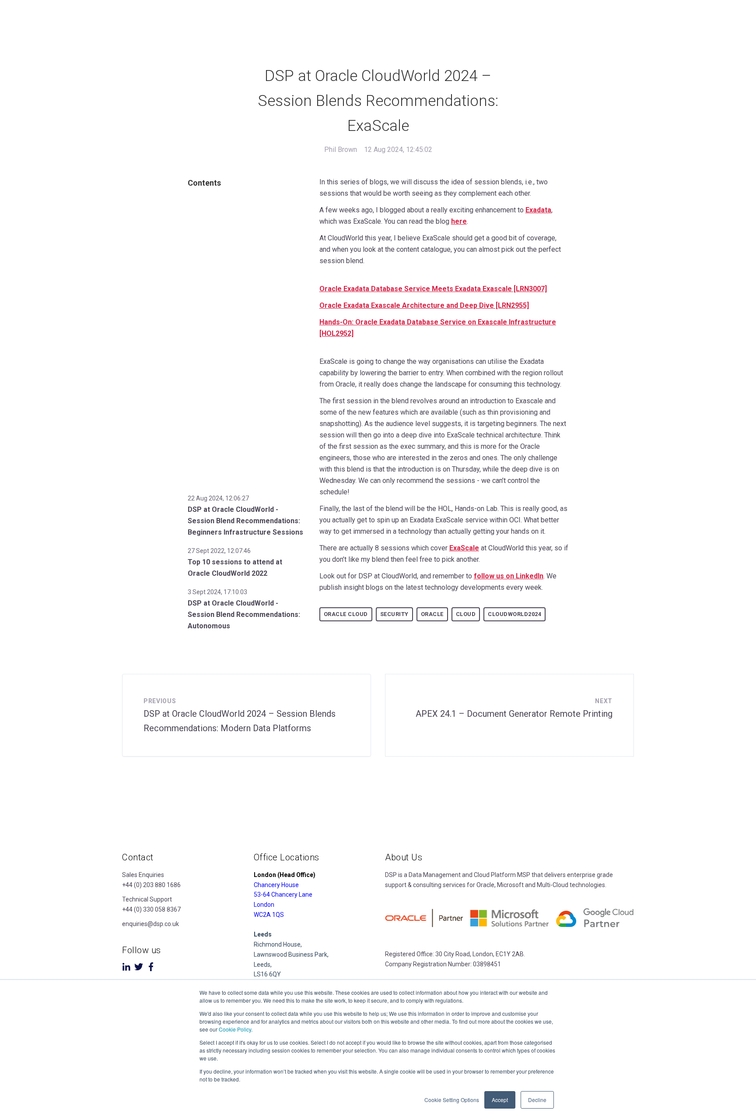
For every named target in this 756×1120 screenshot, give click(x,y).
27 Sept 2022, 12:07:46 (219, 550)
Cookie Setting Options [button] (451, 1099)
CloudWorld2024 (514, 614)
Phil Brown (340, 149)
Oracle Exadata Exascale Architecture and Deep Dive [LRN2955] (424, 305)
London (264, 904)
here (459, 221)
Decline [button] (537, 1099)
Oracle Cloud (346, 614)
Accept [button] (500, 1099)
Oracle (432, 614)
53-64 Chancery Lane (283, 894)
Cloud (466, 614)
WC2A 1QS (269, 914)
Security (394, 614)
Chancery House (276, 884)
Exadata (538, 210)
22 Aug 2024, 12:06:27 (218, 498)
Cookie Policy (235, 1029)
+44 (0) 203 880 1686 (151, 884)
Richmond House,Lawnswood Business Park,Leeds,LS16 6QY (291, 954)
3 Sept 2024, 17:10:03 (217, 591)
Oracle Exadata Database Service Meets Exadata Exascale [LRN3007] (433, 289)
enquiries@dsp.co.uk (150, 923)
